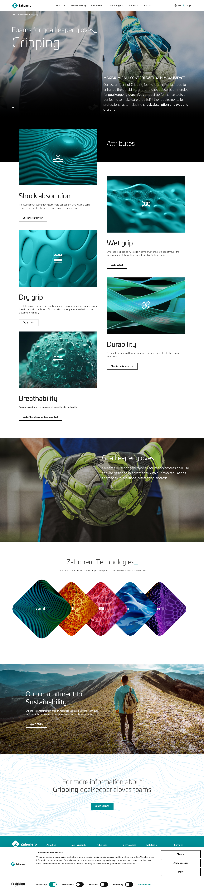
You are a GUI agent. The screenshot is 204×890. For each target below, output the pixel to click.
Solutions (133, 5)
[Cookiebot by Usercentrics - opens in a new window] (18, 885)
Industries (96, 5)
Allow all (181, 854)
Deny (180, 872)
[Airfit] (41, 609)
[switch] (80, 884)
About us (60, 5)
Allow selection (180, 863)
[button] (33, 218)
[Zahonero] (21, 6)
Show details (144, 884)
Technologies (115, 5)
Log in (189, 5)
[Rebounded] (129, 609)
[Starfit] (100, 609)
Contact (148, 5)
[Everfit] (159, 609)
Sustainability (78, 5)
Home (14, 15)
